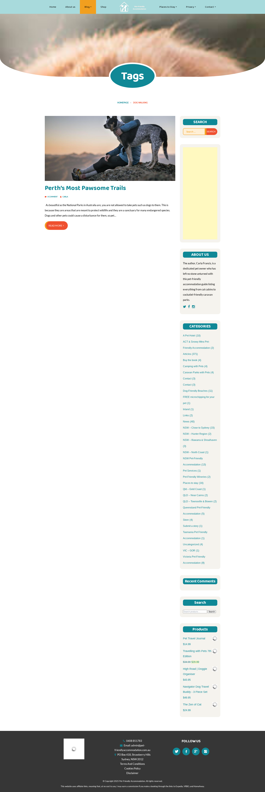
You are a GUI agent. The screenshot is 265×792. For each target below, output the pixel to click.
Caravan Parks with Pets (196, 372)
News (186, 421)
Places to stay (190, 483)
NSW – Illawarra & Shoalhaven (200, 440)
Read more (55, 225)
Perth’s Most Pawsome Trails (85, 188)
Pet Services (190, 470)
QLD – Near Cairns (193, 495)
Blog (87, 7)
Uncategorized (191, 544)
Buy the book (190, 360)
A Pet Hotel (189, 335)
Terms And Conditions (132, 763)
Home (52, 7)
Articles (187, 354)
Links (186, 415)
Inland (186, 409)
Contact (209, 7)
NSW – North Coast (193, 452)
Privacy (190, 7)
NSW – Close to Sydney (196, 427)
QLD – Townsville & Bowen (198, 501)
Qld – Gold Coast (192, 489)
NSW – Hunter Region (195, 434)
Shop (103, 7)
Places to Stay (167, 7)
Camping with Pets (193, 366)
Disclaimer (132, 773)
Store (186, 520)
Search (212, 611)
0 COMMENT (53, 197)
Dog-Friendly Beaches (195, 391)
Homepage (123, 102)
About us (70, 7)
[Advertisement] (200, 193)
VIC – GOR (189, 550)
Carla (65, 197)
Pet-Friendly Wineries (195, 477)
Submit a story (190, 526)
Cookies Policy (132, 768)
